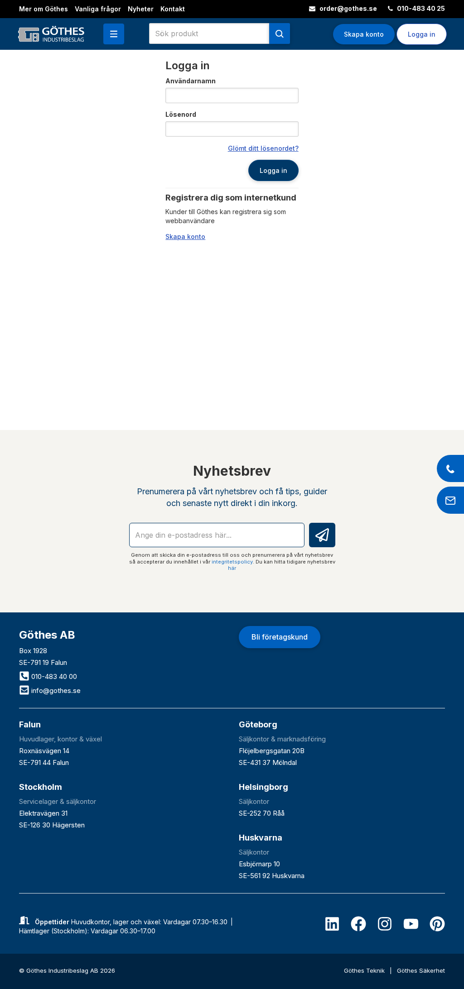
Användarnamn (190, 81)
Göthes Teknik (365, 970)
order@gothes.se (347, 8)
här (232, 568)
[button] (113, 34)
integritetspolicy (232, 562)
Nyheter (141, 9)
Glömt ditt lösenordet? (263, 148)
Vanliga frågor (98, 9)
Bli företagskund (279, 636)
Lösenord (180, 114)
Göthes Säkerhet (421, 970)
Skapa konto (364, 34)
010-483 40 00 (53, 676)
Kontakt (172, 9)
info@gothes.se (55, 690)
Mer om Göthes (43, 9)
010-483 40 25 (420, 8)
